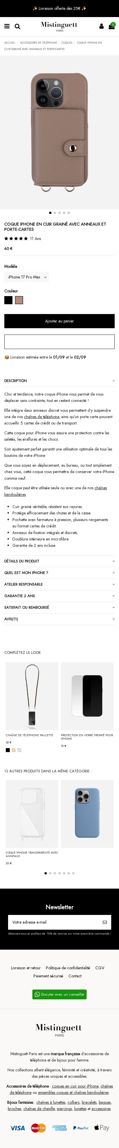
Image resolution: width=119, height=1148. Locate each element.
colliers (73, 1102)
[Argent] (19, 750)
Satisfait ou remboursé (26, 607)
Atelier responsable (23, 584)
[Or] (14, 750)
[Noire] (8, 750)
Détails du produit (21, 561)
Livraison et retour (26, 968)
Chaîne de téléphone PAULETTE (29, 735)
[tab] (59, 381)
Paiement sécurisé (48, 976)
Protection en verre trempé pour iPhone (87, 737)
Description (15, 380)
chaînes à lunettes (50, 1102)
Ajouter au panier (59, 321)
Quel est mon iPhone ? (26, 572)
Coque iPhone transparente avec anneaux (32, 854)
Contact (74, 976)
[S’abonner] (105, 922)
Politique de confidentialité (68, 968)
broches (14, 1109)
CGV (99, 968)
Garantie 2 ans (19, 596)
